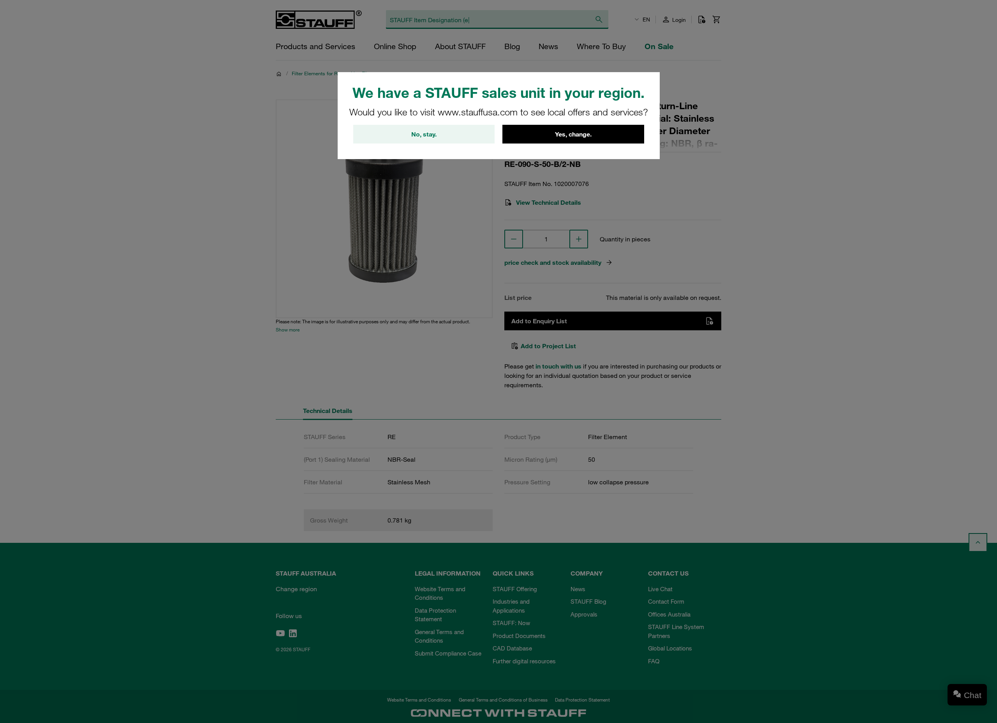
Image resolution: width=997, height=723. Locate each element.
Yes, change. (573, 134)
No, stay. (424, 134)
